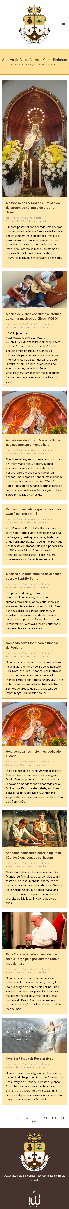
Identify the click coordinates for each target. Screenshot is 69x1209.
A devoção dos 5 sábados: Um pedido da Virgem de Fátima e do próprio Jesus (33, 207)
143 (54, 1117)
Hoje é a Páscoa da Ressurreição (29, 1058)
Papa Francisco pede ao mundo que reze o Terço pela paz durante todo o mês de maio (32, 958)
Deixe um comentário (37, 221)
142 (44, 1117)
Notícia (9, 324)
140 (26, 1117)
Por (28, 217)
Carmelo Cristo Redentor (48, 60)
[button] (34, 1185)
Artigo (9, 217)
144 (63, 1117)
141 (35, 1117)
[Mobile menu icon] (64, 25)
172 (34, 1122)
